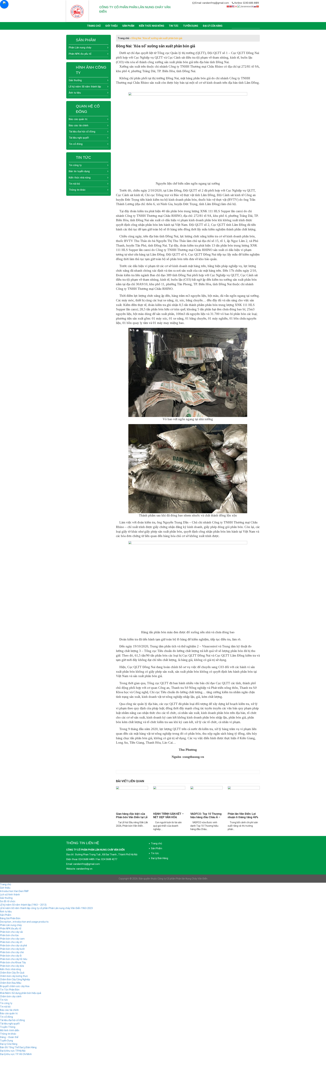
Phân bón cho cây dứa (12, 966)
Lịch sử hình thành (10, 894)
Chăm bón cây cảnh (10, 996)
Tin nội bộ (74, 183)
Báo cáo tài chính (78, 125)
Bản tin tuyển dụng (79, 171)
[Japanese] (236, 6)
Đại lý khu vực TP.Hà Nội (12, 1050)
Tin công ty (75, 165)
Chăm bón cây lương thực (14, 976)
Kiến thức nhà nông (151, 25)
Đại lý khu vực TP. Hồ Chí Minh (16, 1054)
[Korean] (252, 6)
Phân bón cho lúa (9, 935)
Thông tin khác (77, 189)
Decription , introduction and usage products (24, 921)
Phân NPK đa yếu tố (80, 53)
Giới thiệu (111, 25)
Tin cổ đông (76, 144)
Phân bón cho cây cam (12, 938)
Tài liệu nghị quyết (79, 137)
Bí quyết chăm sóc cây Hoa (14, 986)
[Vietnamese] (257, 6)
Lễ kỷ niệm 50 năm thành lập (85, 86)
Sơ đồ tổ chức (7, 901)
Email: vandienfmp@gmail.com (212, 3)
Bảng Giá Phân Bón (10, 918)
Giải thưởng (75, 80)
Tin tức (173, 25)
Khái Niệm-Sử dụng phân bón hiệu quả (20, 993)
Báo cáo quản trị (78, 119)
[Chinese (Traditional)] (230, 6)
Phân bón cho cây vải (11, 932)
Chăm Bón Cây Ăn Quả (12, 972)
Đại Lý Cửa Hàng (212, 25)
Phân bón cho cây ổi (11, 955)
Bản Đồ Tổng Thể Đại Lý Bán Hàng (18, 1047)
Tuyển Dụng (190, 25)
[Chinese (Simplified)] (228, 6)
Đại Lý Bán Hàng (159, 858)
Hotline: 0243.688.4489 (246, 3)
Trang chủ (94, 25)
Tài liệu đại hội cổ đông (82, 131)
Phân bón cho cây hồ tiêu (13, 959)
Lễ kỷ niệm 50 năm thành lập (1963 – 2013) (23, 904)
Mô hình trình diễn (9, 1030)
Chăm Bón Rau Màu (10, 982)
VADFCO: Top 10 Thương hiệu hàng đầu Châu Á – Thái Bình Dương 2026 (206, 817)
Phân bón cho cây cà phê (13, 945)
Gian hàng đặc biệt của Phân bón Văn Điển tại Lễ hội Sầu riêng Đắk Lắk (132, 817)
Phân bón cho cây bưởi (12, 949)
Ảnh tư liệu (75, 92)
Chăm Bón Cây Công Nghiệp (15, 979)
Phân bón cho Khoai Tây (13, 962)
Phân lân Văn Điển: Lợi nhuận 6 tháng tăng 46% (243, 815)
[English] (233, 6)
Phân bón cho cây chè (12, 952)
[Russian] (254, 6)
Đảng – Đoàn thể (9, 1037)
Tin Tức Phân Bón (9, 989)
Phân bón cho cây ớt (11, 942)
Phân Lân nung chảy (80, 47)
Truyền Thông (7, 1027)
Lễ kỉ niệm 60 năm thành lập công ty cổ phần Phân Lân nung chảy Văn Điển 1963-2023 (46, 908)
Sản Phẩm (128, 25)
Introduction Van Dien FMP (14, 891)
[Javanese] (244, 6)
